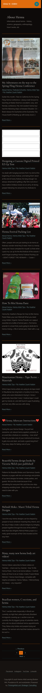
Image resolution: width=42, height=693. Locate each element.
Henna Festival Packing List (16, 231)
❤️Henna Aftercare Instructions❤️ (20, 420)
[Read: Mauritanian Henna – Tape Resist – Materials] (21, 358)
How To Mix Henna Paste (15, 303)
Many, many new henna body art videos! (18, 555)
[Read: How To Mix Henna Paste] (21, 286)
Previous (19, 649)
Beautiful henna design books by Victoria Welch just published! (18, 462)
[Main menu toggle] (36, 4)
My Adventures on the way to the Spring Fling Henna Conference (19, 84)
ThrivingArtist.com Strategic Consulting (22, 685)
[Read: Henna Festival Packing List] (21, 215)
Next (22, 656)
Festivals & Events (19, 90)
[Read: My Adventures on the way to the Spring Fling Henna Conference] (21, 58)
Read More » (6, 120)
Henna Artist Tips (33, 90)
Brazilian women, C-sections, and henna (19, 601)
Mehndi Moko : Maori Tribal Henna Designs (20, 508)
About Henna (7, 90)
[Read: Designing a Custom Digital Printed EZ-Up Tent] (21, 143)
